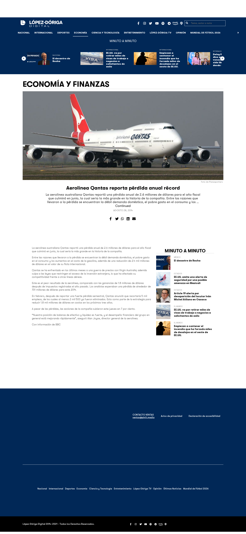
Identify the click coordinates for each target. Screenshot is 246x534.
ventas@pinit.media (143, 417)
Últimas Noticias (172, 489)
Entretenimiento (134, 32)
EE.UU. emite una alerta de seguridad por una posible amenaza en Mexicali (190, 280)
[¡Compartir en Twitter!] (117, 219)
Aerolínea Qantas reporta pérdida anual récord (123, 188)
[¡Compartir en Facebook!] (110, 219)
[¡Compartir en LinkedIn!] (128, 219)
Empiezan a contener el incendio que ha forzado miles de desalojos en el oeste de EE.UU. (169, 60)
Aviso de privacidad (171, 416)
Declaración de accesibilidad (204, 416)
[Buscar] (242, 32)
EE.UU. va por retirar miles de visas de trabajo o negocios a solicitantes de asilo (117, 60)
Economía (80, 32)
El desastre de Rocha (61, 60)
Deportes (63, 32)
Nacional (24, 32)
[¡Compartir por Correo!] (134, 219)
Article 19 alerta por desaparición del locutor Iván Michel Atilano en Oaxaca (192, 296)
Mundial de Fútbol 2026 (205, 32)
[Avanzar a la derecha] (238, 32)
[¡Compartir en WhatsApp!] (122, 219)
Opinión (181, 32)
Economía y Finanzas (66, 84)
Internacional (43, 32)
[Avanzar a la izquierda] (24, 58)
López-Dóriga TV (160, 32)
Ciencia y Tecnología (105, 32)
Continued (123, 206)
